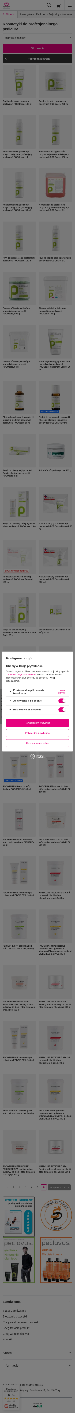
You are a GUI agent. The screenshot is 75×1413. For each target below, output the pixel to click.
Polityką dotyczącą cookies (22, 674)
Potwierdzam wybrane (37, 733)
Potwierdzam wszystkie (37, 722)
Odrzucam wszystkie (37, 743)
